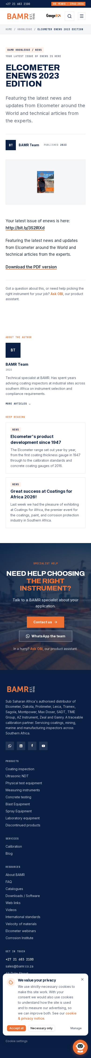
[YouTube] (43, 746)
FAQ (9, 882)
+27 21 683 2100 (18, 4)
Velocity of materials (21, 924)
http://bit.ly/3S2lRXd (25, 228)
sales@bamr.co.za (19, 966)
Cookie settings (17, 1041)
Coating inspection (20, 769)
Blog (9, 853)
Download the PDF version (31, 267)
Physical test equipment (24, 783)
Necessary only (41, 1028)
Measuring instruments (23, 790)
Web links (13, 903)
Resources (13, 866)
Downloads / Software (23, 896)
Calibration (14, 846)
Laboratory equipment (23, 818)
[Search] (69, 16)
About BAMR (15, 875)
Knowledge (25, 29)
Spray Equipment (19, 811)
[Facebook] (32, 746)
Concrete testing (18, 797)
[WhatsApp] (10, 746)
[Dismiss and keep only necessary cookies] (82, 979)
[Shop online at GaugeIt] (53, 16)
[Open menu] (81, 16)
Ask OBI (57, 294)
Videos (11, 910)
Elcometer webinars (21, 931)
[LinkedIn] (21, 746)
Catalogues (14, 889)
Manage (76, 1028)
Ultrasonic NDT (17, 776)
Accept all (16, 1028)
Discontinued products (23, 825)
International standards (23, 917)
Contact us (42, 622)
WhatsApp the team (48, 636)
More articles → (18, 403)
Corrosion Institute (19, 938)
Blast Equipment (18, 804)
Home (9, 29)
